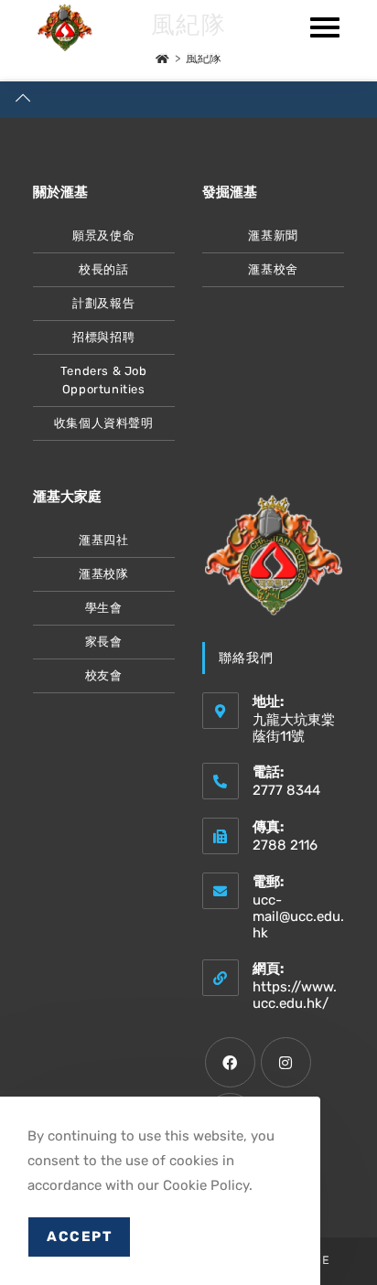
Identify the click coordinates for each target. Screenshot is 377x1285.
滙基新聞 (272, 235)
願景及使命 (103, 235)
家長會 (104, 641)
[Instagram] (286, 1062)
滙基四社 (103, 540)
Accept (79, 1236)
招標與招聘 (103, 337)
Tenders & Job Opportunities (103, 380)
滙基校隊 (103, 574)
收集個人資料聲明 (104, 423)
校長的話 (103, 269)
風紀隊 (203, 58)
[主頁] (162, 58)
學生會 (104, 608)
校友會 (104, 675)
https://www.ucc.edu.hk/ (295, 995)
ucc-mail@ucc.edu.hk (298, 916)
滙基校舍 (272, 269)
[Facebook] (230, 1062)
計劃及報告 (103, 303)
